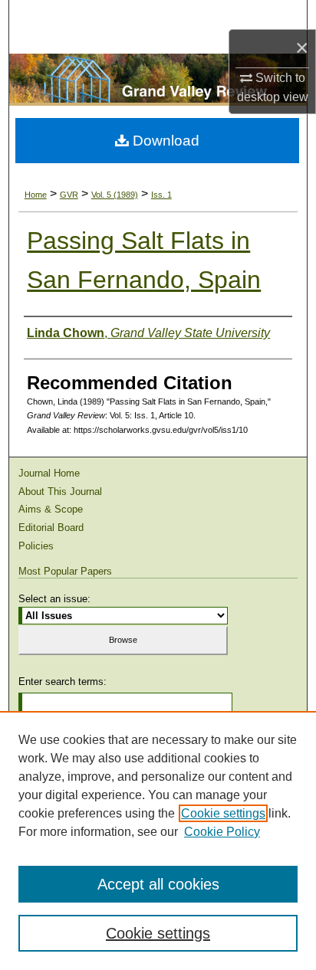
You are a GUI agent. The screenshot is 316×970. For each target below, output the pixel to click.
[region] (158, 840)
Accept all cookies (158, 884)
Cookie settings (223, 813)
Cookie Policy (222, 831)
